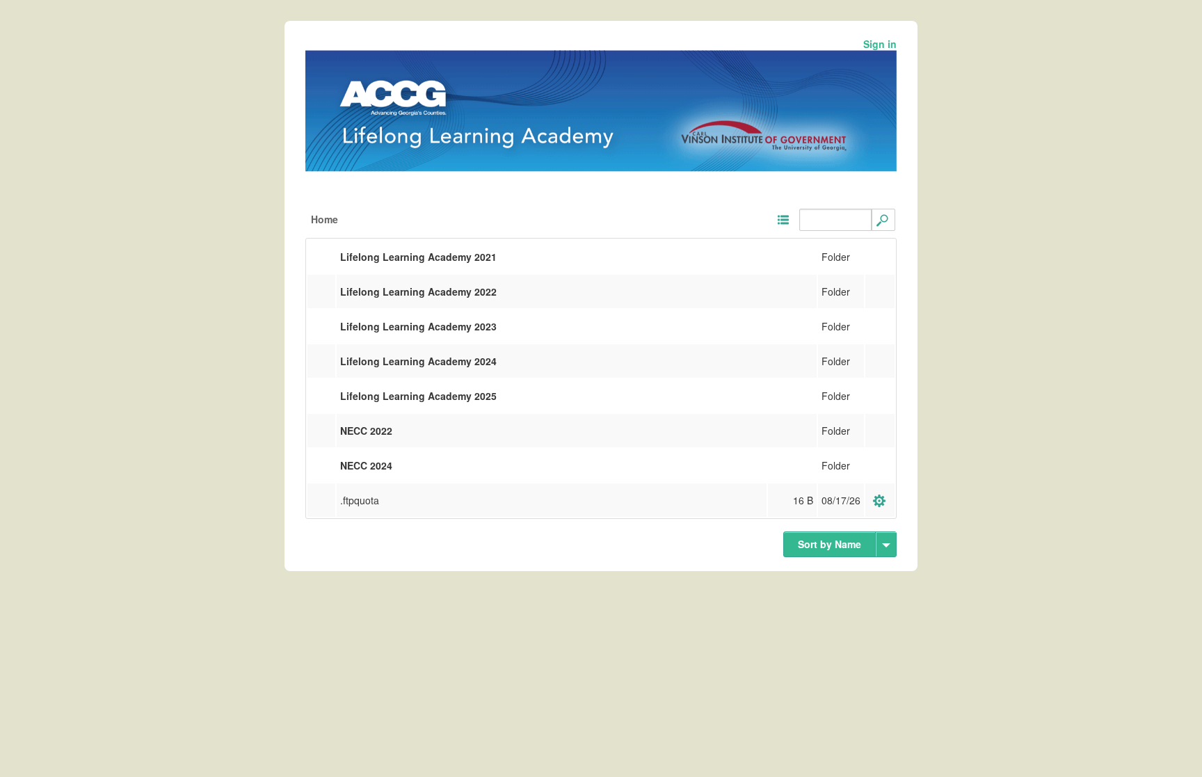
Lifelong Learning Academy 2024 (418, 361)
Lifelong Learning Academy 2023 (418, 326)
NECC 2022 (366, 431)
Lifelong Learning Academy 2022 (418, 291)
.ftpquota (359, 500)
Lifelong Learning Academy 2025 (418, 396)
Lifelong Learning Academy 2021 (418, 257)
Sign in (880, 44)
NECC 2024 (366, 465)
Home (324, 219)
